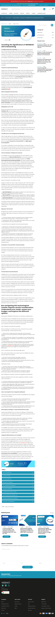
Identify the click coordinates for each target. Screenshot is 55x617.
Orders (16, 606)
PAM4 (8, 89)
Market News (39, 32)
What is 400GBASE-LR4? (7, 472)
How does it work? (6, 475)
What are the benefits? (7, 478)
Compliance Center (5, 606)
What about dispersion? (7, 488)
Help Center (43, 601)
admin (44, 43)
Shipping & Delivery (32, 606)
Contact (3, 610)
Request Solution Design (46, 608)
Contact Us (46, 5)
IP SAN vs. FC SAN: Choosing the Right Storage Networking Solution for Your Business (44, 53)
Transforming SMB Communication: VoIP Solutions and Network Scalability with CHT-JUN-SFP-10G (45, 69)
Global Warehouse (5, 603)
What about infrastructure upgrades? (10, 498)
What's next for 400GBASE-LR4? (9, 501)
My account (17, 601)
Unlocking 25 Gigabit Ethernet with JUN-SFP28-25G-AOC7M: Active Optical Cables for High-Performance (27, 531)
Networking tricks (40, 35)
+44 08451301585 (31, 5)
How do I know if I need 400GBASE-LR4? (10, 495)
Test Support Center (45, 606)
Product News (8, 17)
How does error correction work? (10, 491)
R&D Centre (3, 608)
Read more (6, 535)
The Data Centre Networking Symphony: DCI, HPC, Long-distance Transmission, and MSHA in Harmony (44, 61)
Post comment (27, 567)
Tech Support (44, 603)
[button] (51, 513)
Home (2, 17)
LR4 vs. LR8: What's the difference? (9, 485)
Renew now (30, 1)
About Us (41, 5)
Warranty (30, 610)
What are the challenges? (8, 482)
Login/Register (50, 9)
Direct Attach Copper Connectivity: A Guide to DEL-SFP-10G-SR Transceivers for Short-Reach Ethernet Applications (44, 531)
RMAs (16, 608)
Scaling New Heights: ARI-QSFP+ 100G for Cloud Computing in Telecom (45, 46)
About (2, 601)
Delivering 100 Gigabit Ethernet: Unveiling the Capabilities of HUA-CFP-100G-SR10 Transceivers (9, 530)
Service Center (31, 601)
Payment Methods (31, 608)
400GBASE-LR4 (11, 345)
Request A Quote (18, 603)
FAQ (29, 603)
